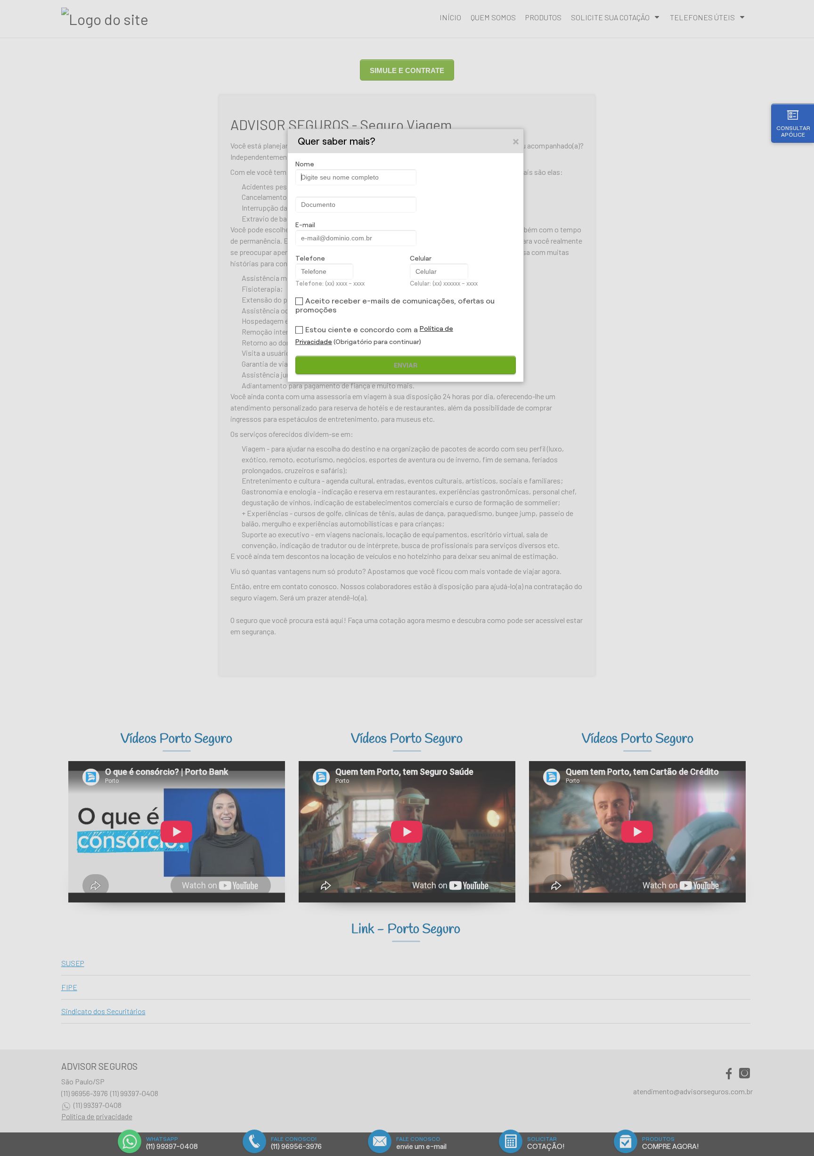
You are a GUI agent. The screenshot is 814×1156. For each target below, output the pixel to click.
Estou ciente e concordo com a (361, 330)
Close (516, 141)
